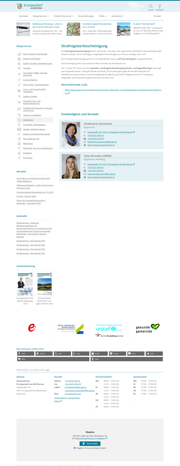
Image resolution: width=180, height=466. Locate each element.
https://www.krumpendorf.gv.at (101, 145)
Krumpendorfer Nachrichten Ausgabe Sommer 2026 (44, 301)
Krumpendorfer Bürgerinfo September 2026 (25, 301)
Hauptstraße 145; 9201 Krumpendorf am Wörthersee (111, 132)
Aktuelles (21, 171)
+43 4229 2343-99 (95, 170)
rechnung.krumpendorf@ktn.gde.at (80, 390)
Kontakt (157, 16)
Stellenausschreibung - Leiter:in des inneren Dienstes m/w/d (35, 186)
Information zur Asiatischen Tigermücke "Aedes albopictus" (33, 179)
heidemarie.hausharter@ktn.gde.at (102, 142)
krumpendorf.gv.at (73, 394)
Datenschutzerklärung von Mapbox (91, 438)
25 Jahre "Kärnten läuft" (26, 196)
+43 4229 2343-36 (95, 167)
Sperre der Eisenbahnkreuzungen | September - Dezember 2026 (31, 201)
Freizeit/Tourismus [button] (62, 16)
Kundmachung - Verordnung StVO (31, 241)
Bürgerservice (24, 46)
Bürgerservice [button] (40, 16)
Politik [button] (102, 16)
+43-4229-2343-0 (72, 381)
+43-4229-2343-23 (96, 135)
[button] (25, 353)
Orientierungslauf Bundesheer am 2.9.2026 (35, 192)
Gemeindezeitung (26, 266)
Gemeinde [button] (117, 16)
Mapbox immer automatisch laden (91, 448)
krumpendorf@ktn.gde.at (75, 387)
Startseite (23, 16)
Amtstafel (22, 216)
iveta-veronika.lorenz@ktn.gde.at (101, 174)
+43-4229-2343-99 (96, 138)
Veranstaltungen (86, 16)
